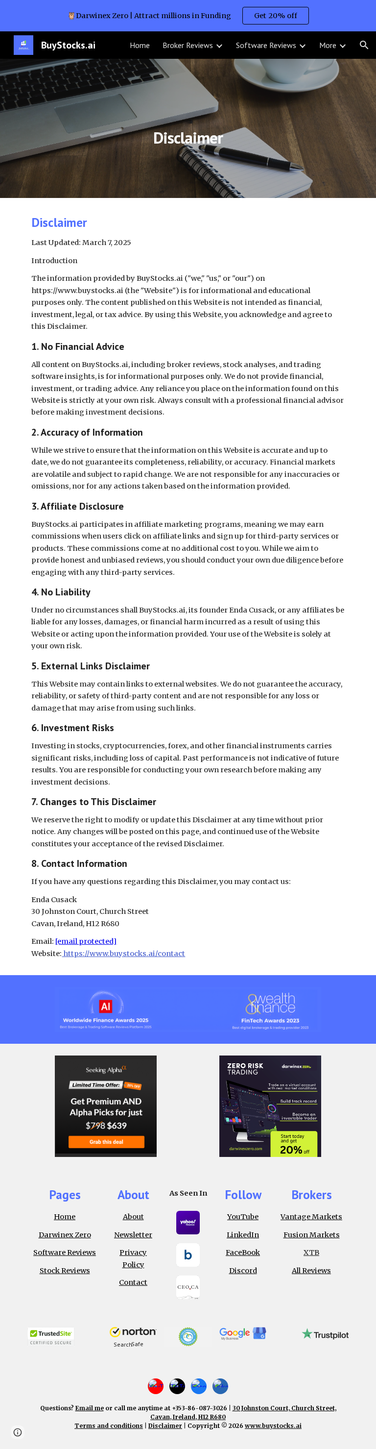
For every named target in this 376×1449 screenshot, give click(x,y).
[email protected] (86, 941)
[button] (364, 45)
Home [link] (140, 45)
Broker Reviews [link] (188, 45)
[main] (187, 128)
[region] (188, 15)
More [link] (327, 45)
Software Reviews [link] (266, 45)
